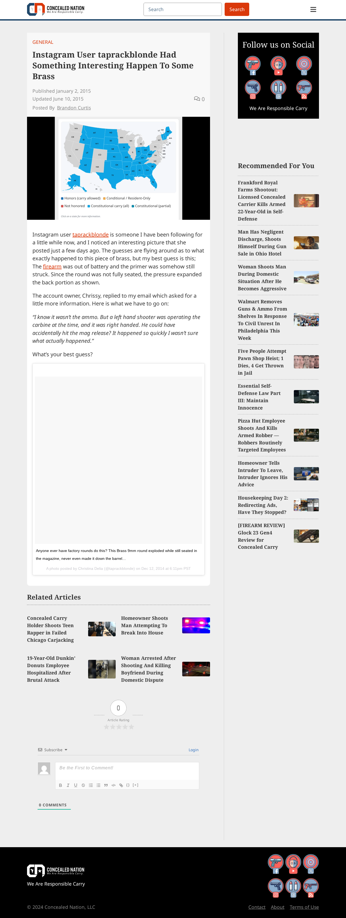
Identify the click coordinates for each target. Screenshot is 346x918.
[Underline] (75, 785)
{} (128, 785)
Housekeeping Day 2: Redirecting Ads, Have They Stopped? (263, 504)
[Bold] (60, 785)
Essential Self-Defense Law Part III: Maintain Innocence (259, 396)
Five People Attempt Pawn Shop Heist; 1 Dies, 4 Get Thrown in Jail (262, 362)
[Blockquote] (106, 785)
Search (237, 9)
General (42, 42)
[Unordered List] (98, 785)
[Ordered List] (91, 785)
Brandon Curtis (74, 107)
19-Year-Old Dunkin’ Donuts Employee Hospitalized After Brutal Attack (51, 669)
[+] (136, 785)
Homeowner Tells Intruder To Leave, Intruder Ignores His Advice (263, 474)
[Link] (121, 785)
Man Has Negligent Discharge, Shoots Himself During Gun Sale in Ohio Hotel (262, 242)
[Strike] (83, 785)
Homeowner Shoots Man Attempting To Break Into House (144, 625)
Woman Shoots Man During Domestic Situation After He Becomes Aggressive (262, 277)
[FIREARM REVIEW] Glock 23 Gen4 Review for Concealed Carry (261, 536)
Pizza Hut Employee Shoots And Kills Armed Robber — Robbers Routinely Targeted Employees (262, 435)
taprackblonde (90, 234)
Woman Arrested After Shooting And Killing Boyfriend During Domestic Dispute (148, 669)
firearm (52, 266)
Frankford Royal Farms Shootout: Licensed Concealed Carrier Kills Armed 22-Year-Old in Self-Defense (261, 200)
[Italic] (68, 785)
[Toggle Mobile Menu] (313, 9)
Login (193, 749)
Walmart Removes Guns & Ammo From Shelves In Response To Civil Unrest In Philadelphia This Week (262, 319)
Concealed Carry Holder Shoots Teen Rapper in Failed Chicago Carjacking (50, 629)
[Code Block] (113, 785)
